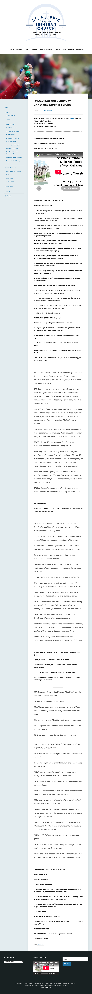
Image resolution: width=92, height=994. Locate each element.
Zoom (71, 118)
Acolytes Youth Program (13, 131)
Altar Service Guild (11, 128)
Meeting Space (10, 178)
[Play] (35, 973)
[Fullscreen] (57, 973)
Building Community (46, 49)
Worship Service (49, 110)
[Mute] (54, 973)
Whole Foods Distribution (13, 145)
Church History (10, 115)
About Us (19, 49)
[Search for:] (75, 959)
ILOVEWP (48, 987)
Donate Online (61, 49)
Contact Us (79, 49)
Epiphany (40, 944)
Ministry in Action (31, 49)
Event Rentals (10, 182)
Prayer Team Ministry (12, 148)
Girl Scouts (9, 175)
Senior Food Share (11, 141)
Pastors (8, 119)
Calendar (71, 49)
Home (12, 49)
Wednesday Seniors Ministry (14, 157)
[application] (46, 968)
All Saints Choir (10, 134)
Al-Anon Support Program (13, 171)
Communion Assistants (12, 138)
